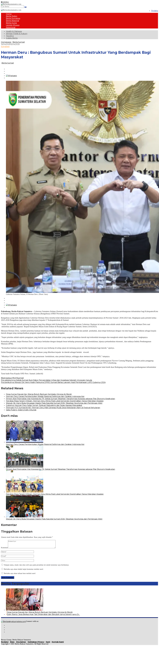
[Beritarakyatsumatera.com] (13, 621)
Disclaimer (21, 642)
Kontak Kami (58, 642)
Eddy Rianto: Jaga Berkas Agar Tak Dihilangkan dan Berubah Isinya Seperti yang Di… (43, 614)
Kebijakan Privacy (36, 642)
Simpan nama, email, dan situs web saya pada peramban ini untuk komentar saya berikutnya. (36, 565)
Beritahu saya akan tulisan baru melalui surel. (20, 573)
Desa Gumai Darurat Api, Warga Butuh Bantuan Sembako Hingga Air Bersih (39, 394)
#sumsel (20, 378)
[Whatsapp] (11, 76)
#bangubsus (6, 378)
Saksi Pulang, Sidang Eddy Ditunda (21, 410)
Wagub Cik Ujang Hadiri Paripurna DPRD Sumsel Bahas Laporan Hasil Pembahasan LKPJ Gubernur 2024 (53, 382)
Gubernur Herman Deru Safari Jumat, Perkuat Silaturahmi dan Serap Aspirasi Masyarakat (44, 405)
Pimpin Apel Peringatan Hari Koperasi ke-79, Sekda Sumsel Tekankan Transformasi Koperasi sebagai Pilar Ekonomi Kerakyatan (60, 399)
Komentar (4, 548)
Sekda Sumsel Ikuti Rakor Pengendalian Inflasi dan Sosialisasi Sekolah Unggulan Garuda (46, 380)
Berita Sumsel (8, 63)
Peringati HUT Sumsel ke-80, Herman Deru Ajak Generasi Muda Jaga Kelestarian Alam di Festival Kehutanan (53, 407)
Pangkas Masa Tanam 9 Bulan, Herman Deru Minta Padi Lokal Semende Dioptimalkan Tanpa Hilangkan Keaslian (55, 401)
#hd (14, 378)
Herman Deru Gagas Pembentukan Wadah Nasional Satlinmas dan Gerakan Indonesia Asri (45, 396)
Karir (48, 642)
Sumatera (5, 46)
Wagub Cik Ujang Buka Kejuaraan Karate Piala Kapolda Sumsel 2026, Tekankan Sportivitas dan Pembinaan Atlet (54, 403)
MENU (5, 2)
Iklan (12, 642)
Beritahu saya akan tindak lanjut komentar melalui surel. (24, 569)
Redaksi (4, 642)
